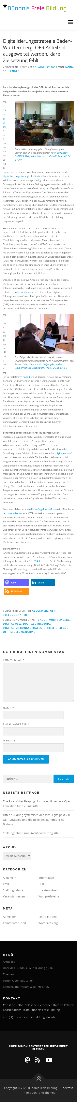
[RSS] (37, 1060)
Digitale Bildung (36, 623)
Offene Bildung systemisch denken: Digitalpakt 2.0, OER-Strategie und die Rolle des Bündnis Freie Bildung (36, 819)
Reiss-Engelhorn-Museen (45, 509)
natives (67, 453)
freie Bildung (58, 628)
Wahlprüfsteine (48, 896)
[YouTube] (48, 1060)
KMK (6, 884)
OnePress (66, 1088)
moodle (27, 377)
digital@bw (4, 118)
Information (46, 878)
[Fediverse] (27, 1060)
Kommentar (13, 660)
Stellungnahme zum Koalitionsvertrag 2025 (31, 833)
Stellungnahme (15, 615)
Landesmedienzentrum (25, 292)
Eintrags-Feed (47, 917)
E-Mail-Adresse (16, 724)
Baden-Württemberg (54, 620)
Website (9, 740)
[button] (16, 582)
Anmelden (10, 917)
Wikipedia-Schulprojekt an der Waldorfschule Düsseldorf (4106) (38, 366)
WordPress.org (48, 923)
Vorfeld (38, 176)
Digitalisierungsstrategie (16, 176)
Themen (8, 974)
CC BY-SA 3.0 (60, 367)
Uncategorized (48, 890)
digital (59, 453)
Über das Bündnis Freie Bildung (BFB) (28, 968)
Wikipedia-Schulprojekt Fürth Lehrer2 (46, 156)
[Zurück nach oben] (39, 1079)
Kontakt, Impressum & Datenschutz (26, 987)
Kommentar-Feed (14, 923)
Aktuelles (9, 962)
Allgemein (40, 610)
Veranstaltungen (14, 896)
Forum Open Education (18, 980)
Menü (70, 22)
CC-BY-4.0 (34, 561)
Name (8, 708)
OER (53, 610)
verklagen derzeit (12, 513)
